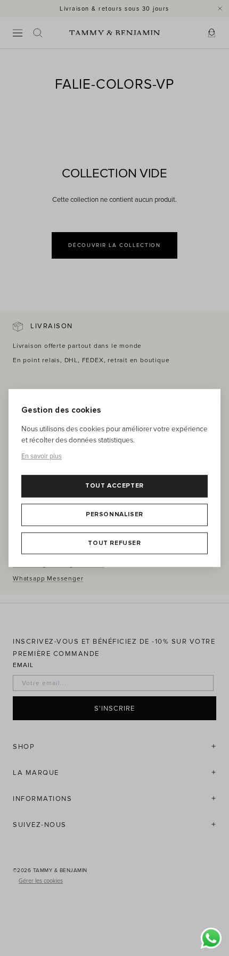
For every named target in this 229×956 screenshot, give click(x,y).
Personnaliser (114, 514)
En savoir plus (41, 456)
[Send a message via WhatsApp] (211, 938)
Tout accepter (114, 486)
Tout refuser (114, 543)
